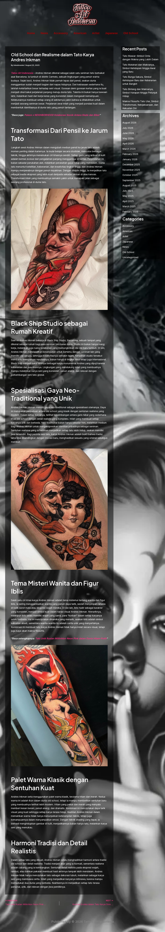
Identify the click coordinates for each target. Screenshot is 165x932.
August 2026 (129, 122)
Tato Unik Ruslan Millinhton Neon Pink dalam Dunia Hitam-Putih (70, 638)
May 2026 (128, 138)
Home (31, 33)
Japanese (111, 33)
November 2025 (131, 169)
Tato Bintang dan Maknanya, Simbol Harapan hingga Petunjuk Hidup (139, 92)
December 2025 (131, 164)
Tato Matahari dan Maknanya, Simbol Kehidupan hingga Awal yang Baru (138, 68)
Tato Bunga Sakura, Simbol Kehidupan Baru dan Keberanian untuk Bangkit (139, 80)
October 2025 (130, 175)
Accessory (61, 33)
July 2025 (127, 190)
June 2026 (128, 133)
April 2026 (128, 143)
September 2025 (131, 180)
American (79, 33)
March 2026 (129, 149)
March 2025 (129, 206)
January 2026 (129, 159)
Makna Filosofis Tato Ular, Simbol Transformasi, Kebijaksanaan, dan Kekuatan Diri (140, 105)
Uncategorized (130, 257)
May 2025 (128, 196)
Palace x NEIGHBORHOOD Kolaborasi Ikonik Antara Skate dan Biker (61, 115)
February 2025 (130, 211)
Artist (95, 33)
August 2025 (129, 185)
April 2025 (128, 201)
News (44, 33)
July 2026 (127, 128)
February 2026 (130, 154)
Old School (130, 33)
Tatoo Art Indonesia (22, 73)
